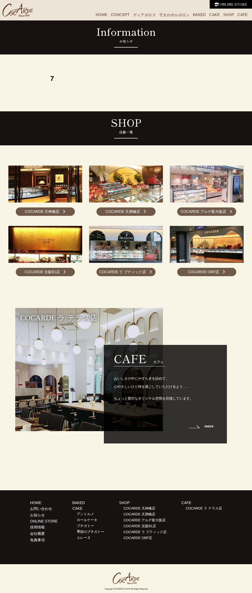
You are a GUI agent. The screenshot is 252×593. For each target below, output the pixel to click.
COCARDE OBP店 (203, 272)
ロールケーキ (87, 520)
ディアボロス (144, 15)
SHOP (228, 15)
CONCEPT (120, 15)
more (209, 426)
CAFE (242, 15)
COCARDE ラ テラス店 (204, 508)
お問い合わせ (41, 509)
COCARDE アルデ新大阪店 (203, 211)
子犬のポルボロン (174, 15)
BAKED (199, 15)
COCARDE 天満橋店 (123, 211)
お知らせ (37, 515)
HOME (102, 15)
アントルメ (85, 514)
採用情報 (37, 527)
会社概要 (37, 533)
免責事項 (37, 540)
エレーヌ (84, 538)
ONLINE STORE (233, 4)
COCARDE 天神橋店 (42, 211)
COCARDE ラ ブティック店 (122, 272)
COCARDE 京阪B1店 (42, 272)
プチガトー (85, 526)
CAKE (214, 15)
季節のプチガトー (90, 532)
